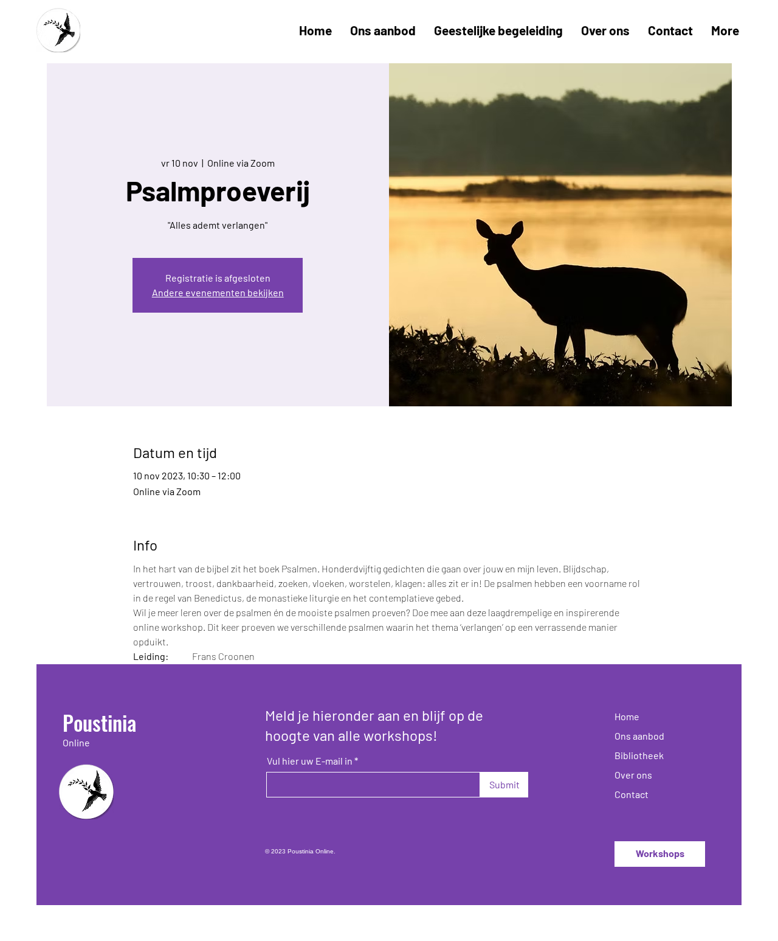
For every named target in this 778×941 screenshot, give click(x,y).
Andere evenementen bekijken (218, 292)
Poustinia (99, 722)
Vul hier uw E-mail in (310, 761)
